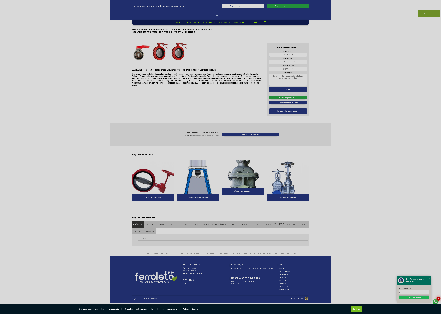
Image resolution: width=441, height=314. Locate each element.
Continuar (356, 309)
